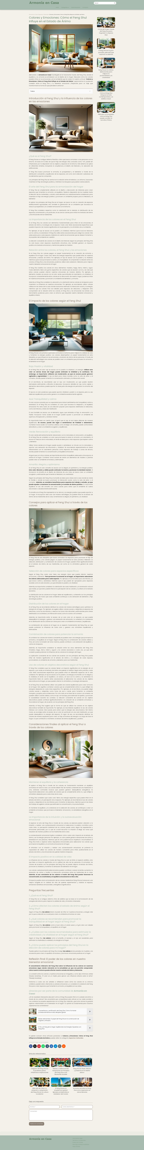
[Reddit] (64, 1046)
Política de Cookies (78, 1142)
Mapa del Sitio (76, 1146)
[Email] (59, 1046)
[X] (35, 1046)
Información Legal (77, 1138)
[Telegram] (55, 1046)
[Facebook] (31, 1046)
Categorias (64, 7)
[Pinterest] (39, 1046)
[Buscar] (114, 3)
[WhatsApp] (43, 1046)
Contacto (85, 7)
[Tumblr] (47, 1046)
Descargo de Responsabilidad (81, 1144)
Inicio (57, 7)
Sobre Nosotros (75, 7)
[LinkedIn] (51, 1046)
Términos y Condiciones (79, 1140)
